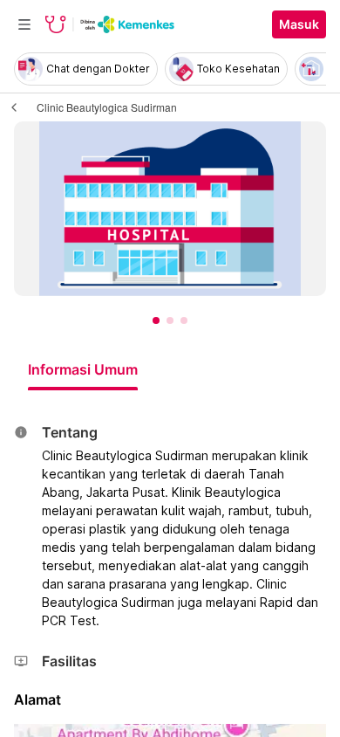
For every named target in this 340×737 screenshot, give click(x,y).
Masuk (299, 24)
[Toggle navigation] (24, 24)
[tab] (83, 369)
